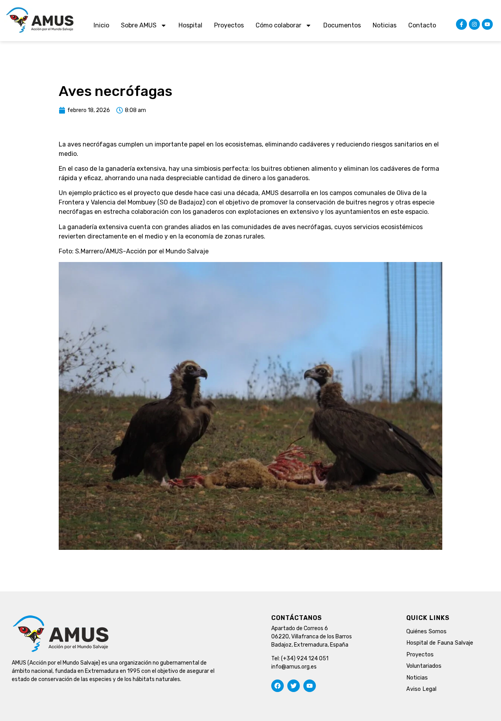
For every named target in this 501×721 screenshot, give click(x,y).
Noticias (384, 25)
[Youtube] (487, 24)
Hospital (190, 25)
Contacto (422, 25)
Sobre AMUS (139, 25)
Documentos (342, 25)
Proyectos (229, 25)
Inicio (101, 25)
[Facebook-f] (461, 24)
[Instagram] (474, 24)
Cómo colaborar (278, 25)
